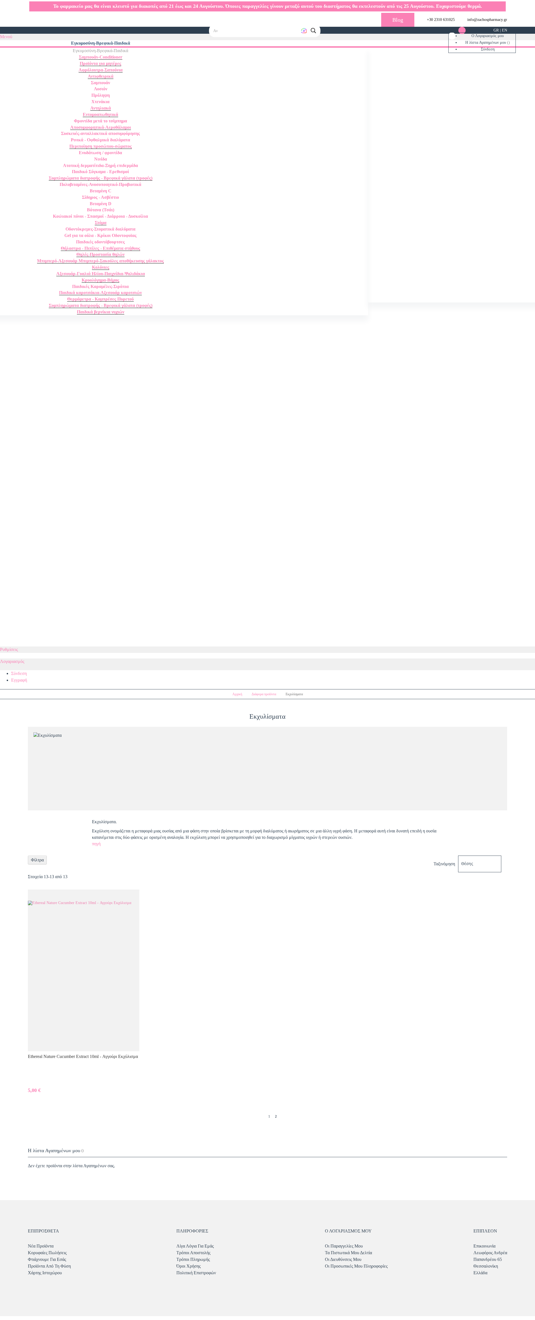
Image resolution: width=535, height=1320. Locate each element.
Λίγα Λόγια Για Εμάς (195, 1246)
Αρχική (237, 694)
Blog (397, 20)
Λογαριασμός (12, 661)
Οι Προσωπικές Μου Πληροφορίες (356, 1266)
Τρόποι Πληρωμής (193, 1259)
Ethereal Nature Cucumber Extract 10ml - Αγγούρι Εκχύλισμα (83, 1056)
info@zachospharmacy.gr (487, 20)
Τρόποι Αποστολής (193, 1252)
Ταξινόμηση (444, 863)
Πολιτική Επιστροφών (196, 1272)
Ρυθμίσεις (9, 649)
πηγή (97, 843)
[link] (452, 36)
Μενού (6, 36)
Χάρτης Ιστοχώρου (45, 1272)
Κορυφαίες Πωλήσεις (47, 1252)
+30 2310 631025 (441, 20)
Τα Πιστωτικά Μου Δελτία (348, 1252)
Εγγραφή (19, 680)
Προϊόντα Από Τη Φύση (49, 1266)
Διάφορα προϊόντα (264, 694)
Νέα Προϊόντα (41, 1246)
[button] (313, 30)
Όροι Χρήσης (188, 1266)
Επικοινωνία (484, 1246)
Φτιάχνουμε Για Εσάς (47, 1259)
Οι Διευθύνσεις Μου (343, 1259)
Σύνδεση (488, 49)
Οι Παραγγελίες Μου (344, 1246)
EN (504, 30)
